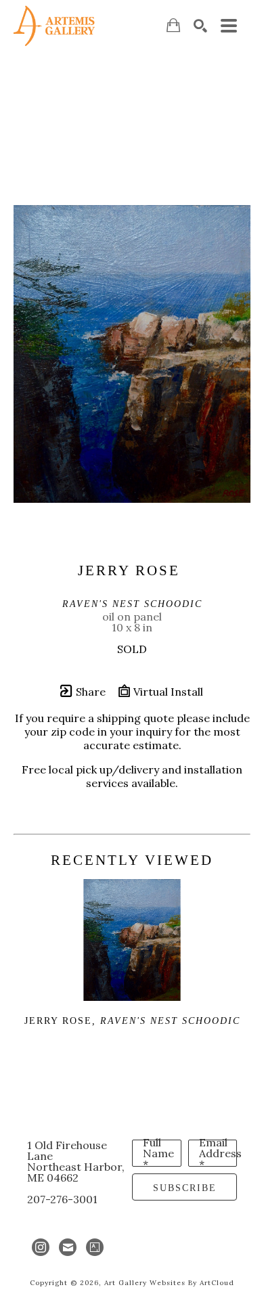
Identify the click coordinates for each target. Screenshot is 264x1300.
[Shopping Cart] (173, 25)
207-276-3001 (62, 1199)
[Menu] (229, 25)
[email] (67, 1247)
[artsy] (95, 1247)
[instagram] (40, 1247)
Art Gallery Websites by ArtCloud (169, 1282)
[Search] (200, 25)
